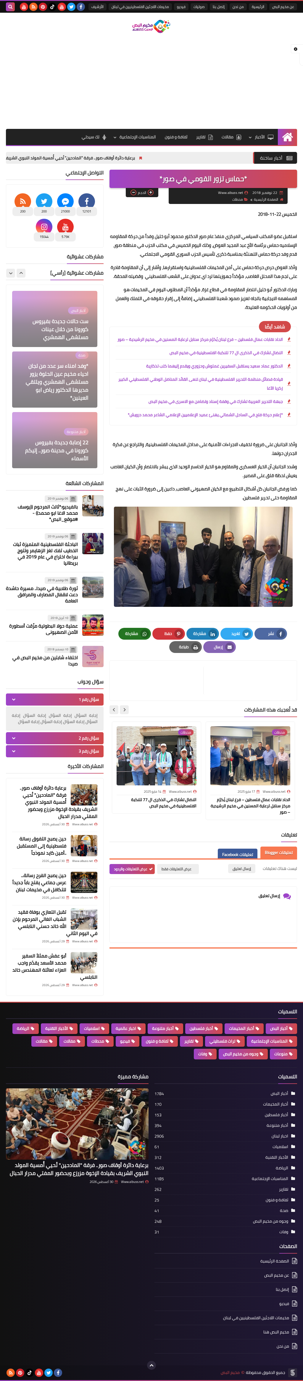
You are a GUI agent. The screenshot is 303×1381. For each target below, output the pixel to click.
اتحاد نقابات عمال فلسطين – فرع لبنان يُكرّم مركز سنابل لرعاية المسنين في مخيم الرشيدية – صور (200, 339)
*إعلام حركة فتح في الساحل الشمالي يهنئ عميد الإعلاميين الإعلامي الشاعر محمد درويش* (205, 415)
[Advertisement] (151, 81)
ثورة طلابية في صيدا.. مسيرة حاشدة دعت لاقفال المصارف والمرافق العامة (42, 594)
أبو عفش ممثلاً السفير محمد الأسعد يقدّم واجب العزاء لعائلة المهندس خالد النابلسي (54, 966)
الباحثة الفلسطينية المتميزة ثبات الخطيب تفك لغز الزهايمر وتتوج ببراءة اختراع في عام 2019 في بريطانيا (45, 553)
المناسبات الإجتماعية (138, 137)
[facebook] (81, 7)
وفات (202, 1054)
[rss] (33, 7)
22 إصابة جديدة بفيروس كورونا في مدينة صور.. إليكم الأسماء (56, 450)
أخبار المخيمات (241, 1028)
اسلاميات (92, 1028)
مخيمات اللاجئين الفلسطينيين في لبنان (140, 6)
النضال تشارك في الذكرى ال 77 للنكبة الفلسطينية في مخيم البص (226, 352)
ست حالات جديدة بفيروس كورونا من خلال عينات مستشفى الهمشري (60, 329)
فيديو (181, 6)
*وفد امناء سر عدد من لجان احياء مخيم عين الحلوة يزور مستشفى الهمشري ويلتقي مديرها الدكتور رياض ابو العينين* (57, 382)
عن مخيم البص (283, 6)
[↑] (151, 1365)
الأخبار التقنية (56, 1028)
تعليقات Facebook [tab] (237, 854)
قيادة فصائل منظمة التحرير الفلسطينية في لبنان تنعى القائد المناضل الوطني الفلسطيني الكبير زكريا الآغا (200, 383)
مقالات (227, 137)
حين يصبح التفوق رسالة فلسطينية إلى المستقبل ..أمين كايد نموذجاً (41, 845)
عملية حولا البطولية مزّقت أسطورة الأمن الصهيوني (43, 628)
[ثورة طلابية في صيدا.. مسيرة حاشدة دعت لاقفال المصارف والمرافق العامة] (93, 587)
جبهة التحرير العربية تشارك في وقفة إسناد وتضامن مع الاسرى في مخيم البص (216, 401)
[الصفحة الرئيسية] (287, 137)
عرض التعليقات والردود (130, 868)
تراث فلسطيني (222, 1041)
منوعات (281, 1054)
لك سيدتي (90, 137)
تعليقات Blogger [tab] (279, 852)
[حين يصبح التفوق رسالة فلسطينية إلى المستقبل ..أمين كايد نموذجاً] (84, 845)
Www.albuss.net (132, 1182)
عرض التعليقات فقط (176, 868)
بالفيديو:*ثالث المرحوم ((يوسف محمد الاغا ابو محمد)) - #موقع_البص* (48, 512)
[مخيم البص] (151, 26)
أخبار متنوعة (163, 1028)
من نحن (238, 6)
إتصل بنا (219, 6)
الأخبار (260, 137)
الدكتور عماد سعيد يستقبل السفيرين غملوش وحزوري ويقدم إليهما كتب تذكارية (214, 366)
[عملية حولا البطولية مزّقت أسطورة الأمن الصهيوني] (93, 625)
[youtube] (62, 7)
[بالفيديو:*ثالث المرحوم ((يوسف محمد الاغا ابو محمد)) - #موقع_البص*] (93, 505)
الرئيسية (258, 6)
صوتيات (199, 6)
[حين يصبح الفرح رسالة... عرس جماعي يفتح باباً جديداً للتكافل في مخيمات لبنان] (84, 882)
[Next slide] (113, 709)
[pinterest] (43, 7)
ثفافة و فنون (176, 137)
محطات (237, 199)
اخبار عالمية (126, 1028)
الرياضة (23, 1028)
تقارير (200, 137)
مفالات (69, 1041)
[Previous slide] (21, 273)
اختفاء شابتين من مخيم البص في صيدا (45, 660)
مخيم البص (230, 1372)
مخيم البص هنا (276, 1332)
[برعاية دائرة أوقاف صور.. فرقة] (84, 794)
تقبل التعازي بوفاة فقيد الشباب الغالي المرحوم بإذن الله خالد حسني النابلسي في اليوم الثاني (55, 922)
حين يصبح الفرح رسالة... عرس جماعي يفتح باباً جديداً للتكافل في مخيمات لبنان (39, 882)
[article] (159, 681)
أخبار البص (279, 1028)
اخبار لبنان (280, 1136)
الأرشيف (97, 6)
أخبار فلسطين (201, 1028)
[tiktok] (52, 7)
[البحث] (10, 6)
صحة (284, 1210)
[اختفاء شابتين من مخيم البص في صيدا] (93, 656)
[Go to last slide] (124, 709)
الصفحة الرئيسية (266, 199)
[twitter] (71, 7)
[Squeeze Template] (292, 1372)
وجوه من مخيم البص (240, 1054)
